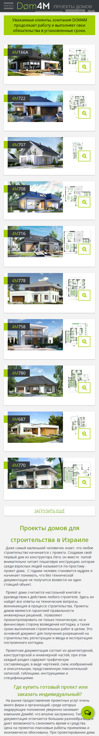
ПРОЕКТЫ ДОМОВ (73, 6)
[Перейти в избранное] (91, 11)
